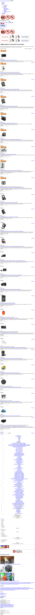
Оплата (3, 3)
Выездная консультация (18, 513)
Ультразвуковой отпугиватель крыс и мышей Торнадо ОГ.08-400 (9, 89)
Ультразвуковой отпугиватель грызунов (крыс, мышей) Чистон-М (10, 372)
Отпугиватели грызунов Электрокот (18, 481)
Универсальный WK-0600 (19, 472)
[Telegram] (11, 22)
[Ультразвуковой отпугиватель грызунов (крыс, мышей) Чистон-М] (3, 370)
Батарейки (18, 441)
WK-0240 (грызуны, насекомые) (19, 475)
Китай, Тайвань (18, 511)
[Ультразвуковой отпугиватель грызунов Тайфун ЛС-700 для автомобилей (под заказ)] (3, 258)
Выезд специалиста (6, 9)
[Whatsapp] (10, 22)
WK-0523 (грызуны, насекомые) (19, 476)
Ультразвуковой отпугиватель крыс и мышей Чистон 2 (8, 154)
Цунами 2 (19, 465)
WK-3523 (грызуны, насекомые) (19, 474)
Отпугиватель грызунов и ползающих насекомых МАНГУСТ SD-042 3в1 (19, 444)
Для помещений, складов (19, 501)
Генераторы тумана (19, 489)
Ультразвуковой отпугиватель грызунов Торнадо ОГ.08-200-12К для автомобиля (12, 246)
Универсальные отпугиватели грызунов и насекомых (17, 583)
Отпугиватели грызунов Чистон (18, 468)
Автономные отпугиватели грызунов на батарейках (19, 582)
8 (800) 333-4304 (7, 22)
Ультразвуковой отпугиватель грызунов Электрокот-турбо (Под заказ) (10, 289)
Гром (19, 439)
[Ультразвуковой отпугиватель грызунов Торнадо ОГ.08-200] (3, 200)
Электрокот (19, 482)
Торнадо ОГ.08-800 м (19, 451)
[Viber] (12, 22)
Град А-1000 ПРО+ (19, 458)
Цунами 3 (19, 466)
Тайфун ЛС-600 (19, 460)
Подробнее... (33, 62)
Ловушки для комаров (19, 492)
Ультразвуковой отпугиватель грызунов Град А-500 (7, 303)
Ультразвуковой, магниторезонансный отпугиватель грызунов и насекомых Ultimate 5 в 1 (13, 347)
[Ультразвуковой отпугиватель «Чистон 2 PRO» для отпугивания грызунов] (2, 168)
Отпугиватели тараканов (19, 496)
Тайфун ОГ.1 (19, 463)
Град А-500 (19, 456)
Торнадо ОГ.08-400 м (19, 450)
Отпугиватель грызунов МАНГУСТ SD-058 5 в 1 (19, 446)
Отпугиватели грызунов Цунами (18, 464)
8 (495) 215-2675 (2, 22)
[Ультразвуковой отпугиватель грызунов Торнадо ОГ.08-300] (3, 214)
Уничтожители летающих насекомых (18, 486)
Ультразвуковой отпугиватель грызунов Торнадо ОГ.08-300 (9, 216)
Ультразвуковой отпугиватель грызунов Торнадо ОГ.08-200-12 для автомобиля (11, 231)
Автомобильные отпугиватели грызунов (6, 582)
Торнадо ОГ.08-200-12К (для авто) (19, 454)
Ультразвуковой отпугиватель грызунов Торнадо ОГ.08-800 (9, 106)
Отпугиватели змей (18, 507)
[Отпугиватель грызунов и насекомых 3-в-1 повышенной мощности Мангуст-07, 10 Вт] (3, 423)
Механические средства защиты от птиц (18, 503)
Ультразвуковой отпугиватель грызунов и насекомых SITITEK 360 (10, 401)
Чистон (19, 438)
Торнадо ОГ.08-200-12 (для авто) (19, 453)
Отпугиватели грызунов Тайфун (18, 459)
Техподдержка (6, 8)
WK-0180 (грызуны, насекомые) (19, 477)
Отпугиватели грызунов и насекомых (12, 589)
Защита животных (18, 498)
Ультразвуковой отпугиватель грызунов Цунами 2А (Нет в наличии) (10, 415)
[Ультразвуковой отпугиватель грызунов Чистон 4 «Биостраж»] (3, 315)
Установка (5, 606)
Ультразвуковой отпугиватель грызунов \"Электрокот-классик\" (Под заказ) (11, 358)
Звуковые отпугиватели (20, 588)
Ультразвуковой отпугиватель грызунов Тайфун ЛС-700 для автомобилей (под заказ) (12, 260)
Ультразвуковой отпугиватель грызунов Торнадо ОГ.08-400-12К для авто (11, 139)
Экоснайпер (19, 437)
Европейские (18, 510)
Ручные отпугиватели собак (18, 506)
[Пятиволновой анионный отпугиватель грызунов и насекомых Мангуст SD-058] (3, 185)
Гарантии (5, 7)
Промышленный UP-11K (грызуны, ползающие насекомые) (19, 478)
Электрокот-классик (19, 483)
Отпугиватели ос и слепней (19, 497)
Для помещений (19, 487)
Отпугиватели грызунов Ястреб (18, 480)
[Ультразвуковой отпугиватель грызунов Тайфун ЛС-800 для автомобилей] (3, 272)
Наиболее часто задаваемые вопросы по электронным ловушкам (9, 587)
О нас (10, 603)
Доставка (4, 603)
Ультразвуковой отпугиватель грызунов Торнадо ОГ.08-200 (9, 202)
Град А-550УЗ (19, 457)
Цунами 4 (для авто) (19, 467)
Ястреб (19, 440)
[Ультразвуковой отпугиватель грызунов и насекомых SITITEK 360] (3, 399)
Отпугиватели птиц (18, 500)
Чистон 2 (19, 469)
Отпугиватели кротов (18, 436)
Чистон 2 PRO (19, 470)
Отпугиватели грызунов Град (18, 455)
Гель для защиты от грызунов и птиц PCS (11, 588)
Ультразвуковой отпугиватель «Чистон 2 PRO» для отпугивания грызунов (11, 170)
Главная (3, 2)
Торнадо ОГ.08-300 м (19, 449)
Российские (18, 509)
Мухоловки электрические (19, 493)
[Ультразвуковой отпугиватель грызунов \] (3, 356)
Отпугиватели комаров (19, 495)
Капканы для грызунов (6, 583)
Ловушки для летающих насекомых (18, 491)
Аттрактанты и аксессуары (19, 490)
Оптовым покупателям (7, 11)
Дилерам (5, 10)
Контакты (3, 13)
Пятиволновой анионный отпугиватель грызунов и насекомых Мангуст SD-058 (12, 187)
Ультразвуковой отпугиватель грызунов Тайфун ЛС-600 (8, 123)
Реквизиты (5, 6)
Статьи (5, 12)
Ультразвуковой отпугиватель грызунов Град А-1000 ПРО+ (9, 332)
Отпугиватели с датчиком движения (18, 505)
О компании (5, 5)
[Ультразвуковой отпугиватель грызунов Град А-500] (3, 301)
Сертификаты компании (3, 604)
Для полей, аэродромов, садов (19, 502)
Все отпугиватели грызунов (18, 484)
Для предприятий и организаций (19, 488)
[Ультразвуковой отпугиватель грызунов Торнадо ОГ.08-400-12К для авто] (3, 137)
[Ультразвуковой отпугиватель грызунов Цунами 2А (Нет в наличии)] (3, 413)
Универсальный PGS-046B (19, 479)
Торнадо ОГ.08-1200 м (19, 452)
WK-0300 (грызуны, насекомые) (19, 473)
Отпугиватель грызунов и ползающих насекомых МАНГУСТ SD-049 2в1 (19, 445)
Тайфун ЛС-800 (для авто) (19, 462)
